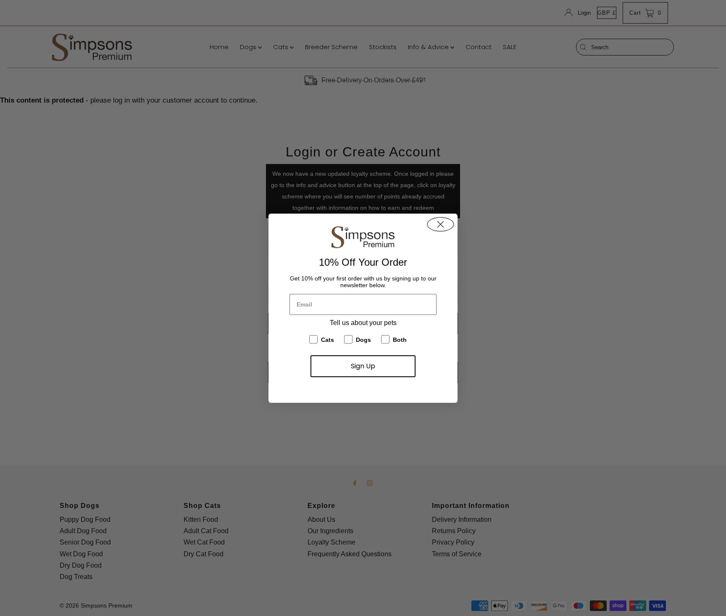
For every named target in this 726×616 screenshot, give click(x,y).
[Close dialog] (440, 224)
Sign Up (363, 366)
